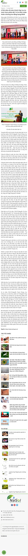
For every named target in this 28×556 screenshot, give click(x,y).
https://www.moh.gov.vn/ (11, 329)
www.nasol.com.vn (9, 519)
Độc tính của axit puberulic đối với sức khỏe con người (17, 466)
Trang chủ (3, 8)
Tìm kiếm (23, 6)
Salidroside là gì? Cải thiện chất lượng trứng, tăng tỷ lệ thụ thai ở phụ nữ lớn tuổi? (17, 453)
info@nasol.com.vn (10, 517)
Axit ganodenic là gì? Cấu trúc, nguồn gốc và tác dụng (16, 446)
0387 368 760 (9, 515)
